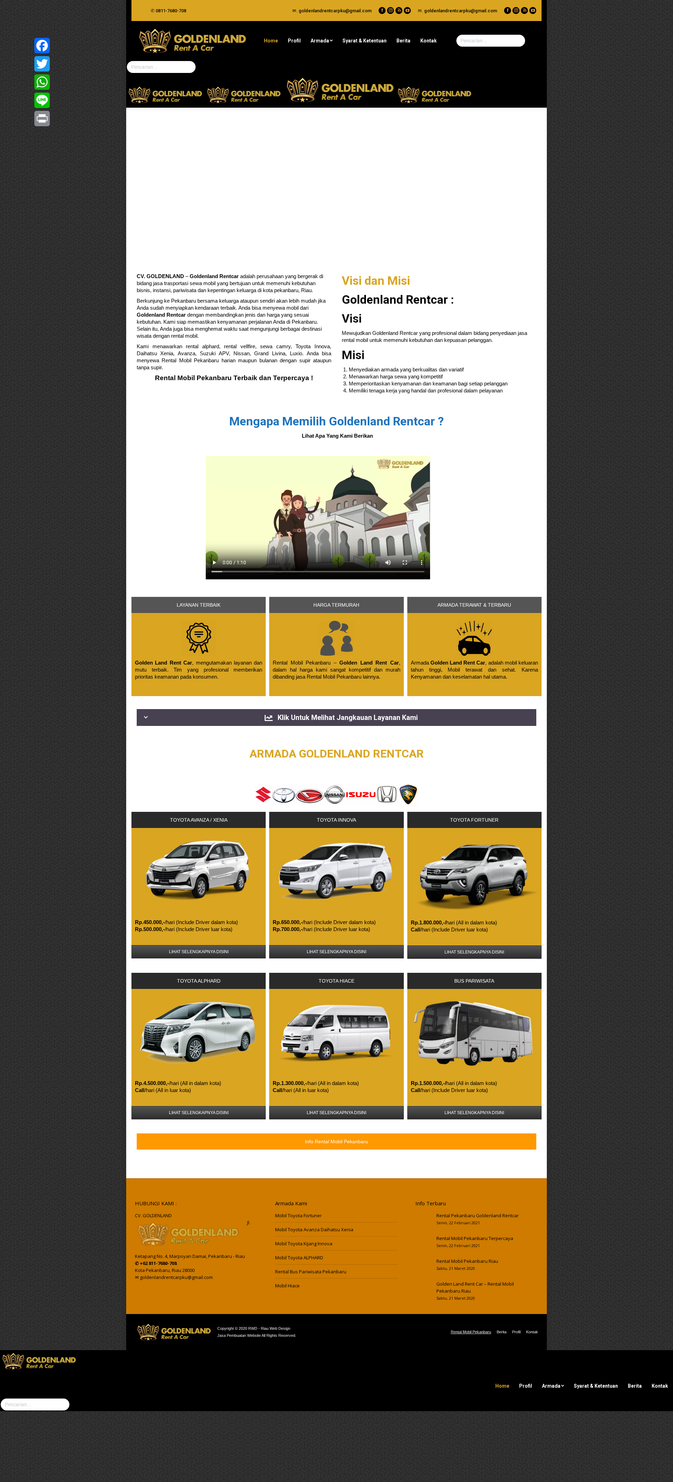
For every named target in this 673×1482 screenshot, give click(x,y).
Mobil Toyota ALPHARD (299, 1257)
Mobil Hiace (287, 1285)
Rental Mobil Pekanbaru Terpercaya (474, 1238)
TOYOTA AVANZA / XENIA (198, 820)
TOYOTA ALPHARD (198, 981)
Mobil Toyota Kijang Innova (303, 1243)
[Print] (42, 118)
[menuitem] (270, 40)
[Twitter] (42, 64)
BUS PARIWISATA (474, 981)
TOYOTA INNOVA (336, 820)
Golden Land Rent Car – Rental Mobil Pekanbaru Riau (475, 1287)
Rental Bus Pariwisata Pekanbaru (310, 1271)
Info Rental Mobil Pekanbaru (336, 1141)
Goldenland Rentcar (395, 299)
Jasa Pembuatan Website (239, 1335)
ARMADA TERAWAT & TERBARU (474, 605)
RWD (252, 1328)
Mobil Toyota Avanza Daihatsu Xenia (314, 1229)
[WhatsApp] (42, 82)
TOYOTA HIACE (336, 981)
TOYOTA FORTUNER (474, 820)
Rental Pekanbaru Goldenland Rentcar (477, 1215)
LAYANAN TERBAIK (198, 605)
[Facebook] (42, 45)
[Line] (42, 100)
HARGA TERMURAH (336, 605)
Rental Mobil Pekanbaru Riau (467, 1261)
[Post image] (422, 1221)
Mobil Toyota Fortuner (298, 1215)
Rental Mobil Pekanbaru (190, 360)
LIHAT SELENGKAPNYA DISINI (199, 951)
